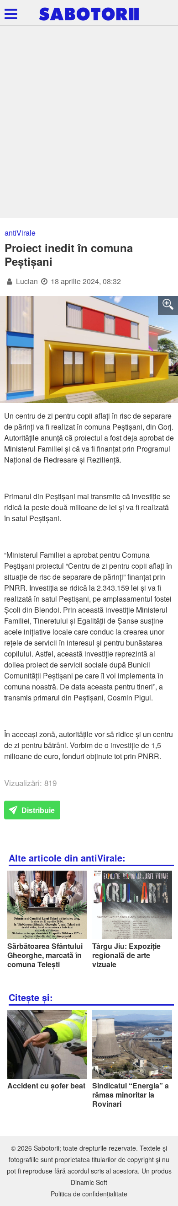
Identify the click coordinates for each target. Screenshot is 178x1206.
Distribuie (37, 810)
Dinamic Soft (89, 1182)
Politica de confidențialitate (89, 1193)
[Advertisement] (89, 124)
